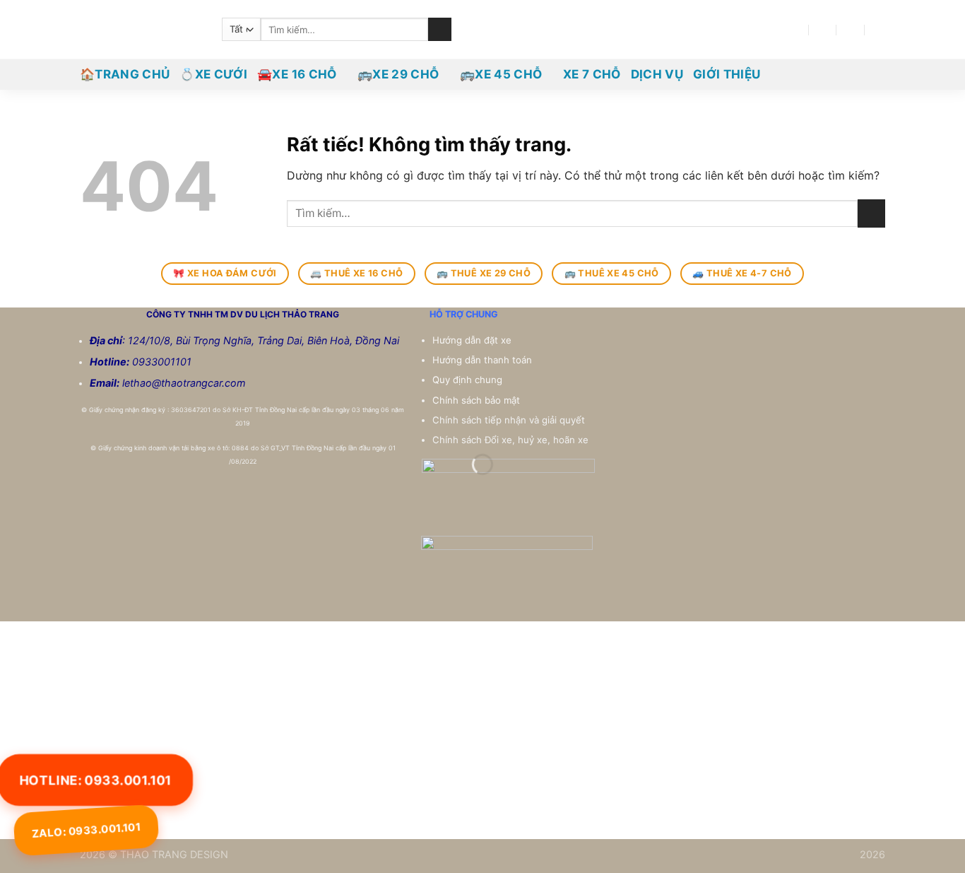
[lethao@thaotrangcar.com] (823, 29)
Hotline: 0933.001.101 (95, 779)
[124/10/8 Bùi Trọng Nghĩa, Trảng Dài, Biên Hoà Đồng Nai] (795, 29)
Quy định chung (468, 379)
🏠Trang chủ (125, 74)
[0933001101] (879, 29)
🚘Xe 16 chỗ (296, 74)
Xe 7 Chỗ (592, 74)
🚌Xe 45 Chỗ (501, 74)
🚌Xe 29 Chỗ (398, 74)
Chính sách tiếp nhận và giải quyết (508, 420)
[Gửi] (439, 30)
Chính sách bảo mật (476, 400)
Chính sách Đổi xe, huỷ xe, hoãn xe (511, 439)
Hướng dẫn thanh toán (483, 359)
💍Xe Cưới (213, 74)
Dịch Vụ (657, 74)
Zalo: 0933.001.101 (86, 830)
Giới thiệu (726, 74)
